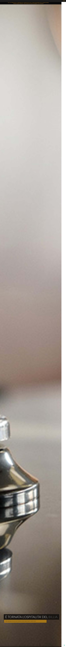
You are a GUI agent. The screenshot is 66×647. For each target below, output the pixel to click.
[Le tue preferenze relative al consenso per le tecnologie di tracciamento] (64, 645)
